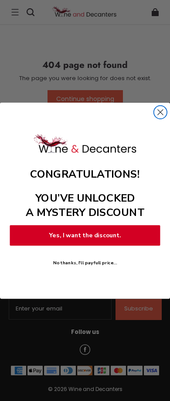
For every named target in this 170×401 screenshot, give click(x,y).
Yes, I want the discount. (85, 235)
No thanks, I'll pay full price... (85, 262)
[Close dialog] (160, 111)
